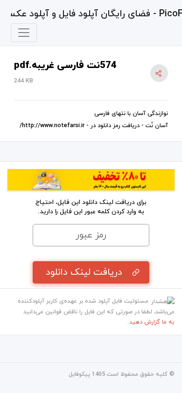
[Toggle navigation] (24, 32)
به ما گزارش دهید (151, 322)
